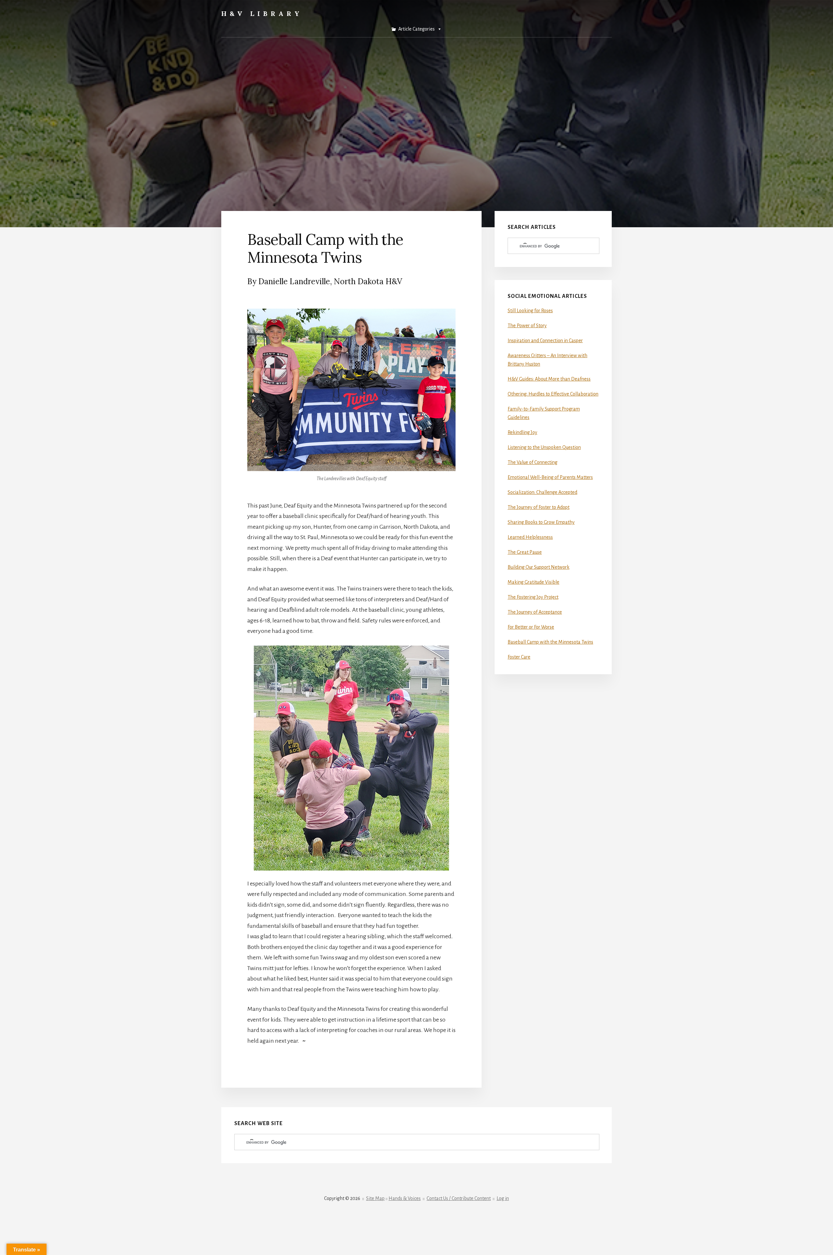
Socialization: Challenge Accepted (542, 492)
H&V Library (262, 13)
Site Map (375, 1198)
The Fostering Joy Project (533, 597)
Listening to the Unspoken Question (544, 447)
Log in (503, 1198)
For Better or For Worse (531, 627)
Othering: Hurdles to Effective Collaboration (553, 394)
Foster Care (519, 657)
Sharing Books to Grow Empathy (541, 522)
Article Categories (416, 29)
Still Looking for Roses (530, 310)
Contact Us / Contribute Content (459, 1198)
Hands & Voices (405, 1198)
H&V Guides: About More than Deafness (549, 379)
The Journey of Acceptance (535, 612)
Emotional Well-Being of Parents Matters (550, 477)
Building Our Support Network (538, 567)
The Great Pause (525, 552)
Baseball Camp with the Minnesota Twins (550, 642)
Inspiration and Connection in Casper (545, 340)
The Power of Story (527, 325)
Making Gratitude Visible (533, 582)
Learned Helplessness (530, 537)
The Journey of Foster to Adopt (538, 507)
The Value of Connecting (532, 462)
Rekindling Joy (522, 432)
